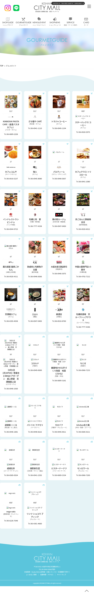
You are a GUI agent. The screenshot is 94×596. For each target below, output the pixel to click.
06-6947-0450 (60, 226)
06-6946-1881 (12, 432)
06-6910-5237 (12, 178)
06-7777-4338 (36, 226)
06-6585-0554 (12, 475)
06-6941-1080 (84, 181)
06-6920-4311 (12, 276)
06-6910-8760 (60, 321)
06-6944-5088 (46, 569)
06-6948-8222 (36, 432)
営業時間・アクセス (46, 575)
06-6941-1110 (36, 128)
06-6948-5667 (60, 178)
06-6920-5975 (84, 132)
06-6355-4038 (12, 321)
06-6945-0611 (60, 432)
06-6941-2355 (36, 475)
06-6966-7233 (84, 370)
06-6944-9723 (12, 229)
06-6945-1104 (60, 128)
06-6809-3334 (60, 475)
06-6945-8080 (36, 178)
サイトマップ (61, 575)
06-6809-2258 (12, 134)
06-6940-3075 (60, 273)
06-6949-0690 (36, 370)
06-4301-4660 (36, 523)
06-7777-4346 (84, 327)
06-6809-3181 (60, 380)
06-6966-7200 (84, 475)
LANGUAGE (78, 3)
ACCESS (56, 3)
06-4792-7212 (84, 276)
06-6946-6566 (36, 276)
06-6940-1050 (12, 388)
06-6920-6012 (84, 229)
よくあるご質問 (31, 575)
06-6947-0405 (36, 321)
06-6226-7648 (12, 520)
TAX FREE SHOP (66, 3)
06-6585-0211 (84, 432)
